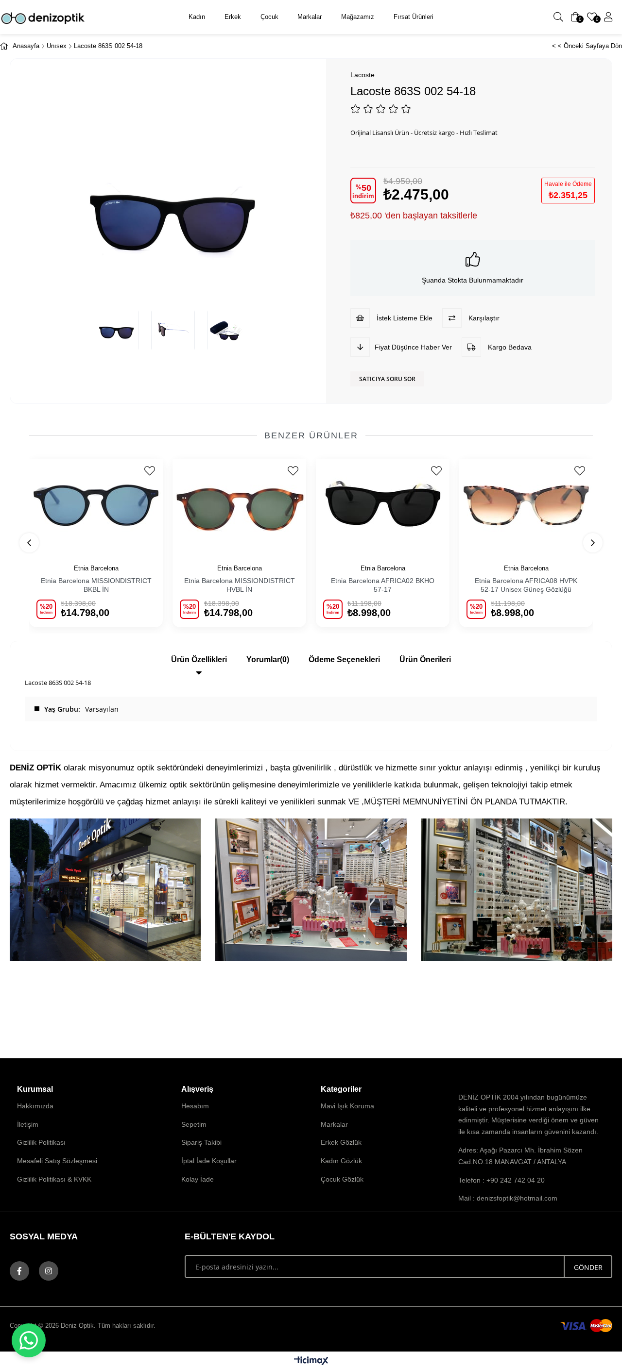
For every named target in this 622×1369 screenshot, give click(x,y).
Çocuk (269, 16)
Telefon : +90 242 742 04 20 (501, 1180)
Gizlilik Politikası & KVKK (54, 1179)
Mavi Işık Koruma (347, 1106)
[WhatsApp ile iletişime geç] (29, 1340)
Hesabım (195, 1106)
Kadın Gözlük (341, 1161)
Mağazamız (357, 16)
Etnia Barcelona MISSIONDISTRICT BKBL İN (96, 585)
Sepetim (194, 1124)
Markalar (309, 16)
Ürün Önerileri (425, 659)
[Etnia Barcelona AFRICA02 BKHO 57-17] (382, 505)
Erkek (233, 16)
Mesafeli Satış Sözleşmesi (57, 1161)
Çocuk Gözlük (342, 1179)
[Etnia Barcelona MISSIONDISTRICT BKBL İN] (96, 505)
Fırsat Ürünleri (413, 16)
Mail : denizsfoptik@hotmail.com (507, 1198)
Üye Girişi (608, 17)
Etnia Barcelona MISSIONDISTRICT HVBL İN (239, 585)
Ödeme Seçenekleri (344, 659)
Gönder (588, 1267)
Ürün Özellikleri (199, 659)
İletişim (27, 1124)
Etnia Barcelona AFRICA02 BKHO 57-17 (382, 585)
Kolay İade (197, 1179)
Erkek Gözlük (341, 1142)
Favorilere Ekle (149, 471)
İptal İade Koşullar (209, 1161)
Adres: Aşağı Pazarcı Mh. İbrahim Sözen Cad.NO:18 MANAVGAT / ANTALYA (520, 1156)
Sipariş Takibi (201, 1142)
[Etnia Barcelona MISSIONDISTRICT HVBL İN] (239, 505)
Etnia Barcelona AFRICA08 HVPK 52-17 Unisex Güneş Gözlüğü (526, 585)
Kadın (197, 16)
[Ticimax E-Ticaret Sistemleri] (311, 1361)
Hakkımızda (35, 1106)
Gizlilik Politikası (41, 1142)
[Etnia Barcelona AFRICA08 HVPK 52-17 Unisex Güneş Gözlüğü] (526, 505)
